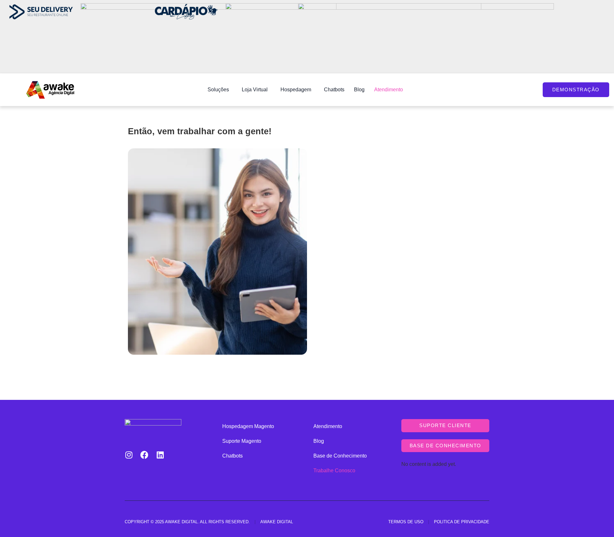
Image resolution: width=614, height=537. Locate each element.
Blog (359, 89)
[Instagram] (129, 455)
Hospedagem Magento (248, 426)
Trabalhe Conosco (334, 470)
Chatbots (334, 89)
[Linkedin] (160, 455)
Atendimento (388, 89)
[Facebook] (144, 455)
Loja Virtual (255, 89)
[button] (220, 90)
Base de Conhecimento (340, 456)
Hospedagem (295, 89)
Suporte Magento (241, 441)
